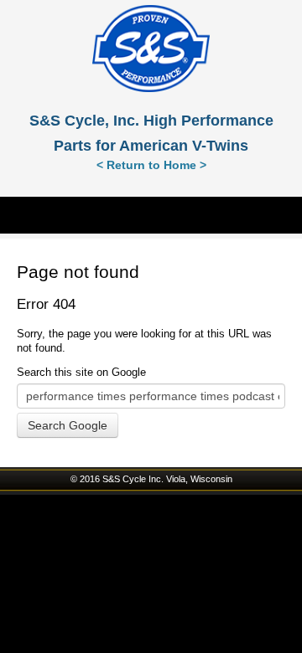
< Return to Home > (151, 165)
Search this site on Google (81, 372)
